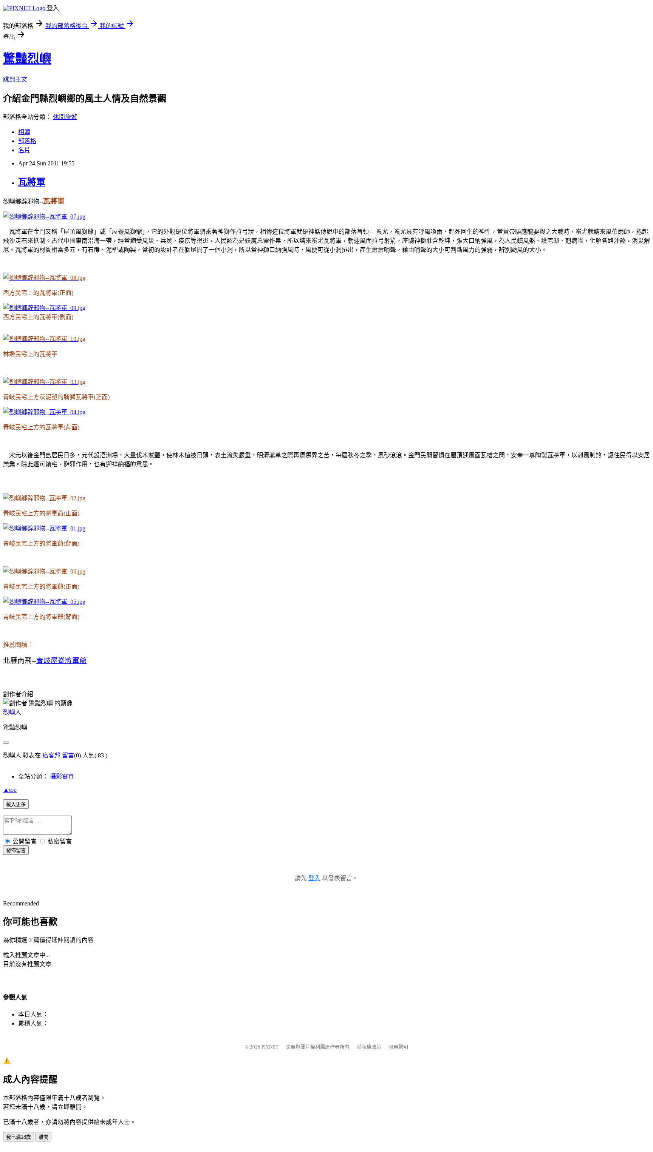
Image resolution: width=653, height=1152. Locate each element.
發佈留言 (16, 850)
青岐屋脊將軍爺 (61, 661)
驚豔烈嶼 (27, 58)
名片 (24, 150)
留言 (68, 755)
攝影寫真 (62, 776)
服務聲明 (398, 1047)
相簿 (24, 132)
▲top (10, 790)
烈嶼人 (12, 712)
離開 (43, 1137)
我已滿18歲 (18, 1137)
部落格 (27, 141)
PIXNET (270, 1047)
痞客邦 (51, 755)
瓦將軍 (31, 182)
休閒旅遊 (65, 117)
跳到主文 (15, 79)
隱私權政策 (369, 1047)
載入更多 (16, 804)
